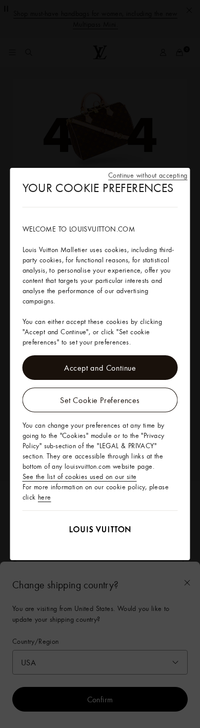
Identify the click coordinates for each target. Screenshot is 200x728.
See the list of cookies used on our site (80, 476)
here (44, 497)
